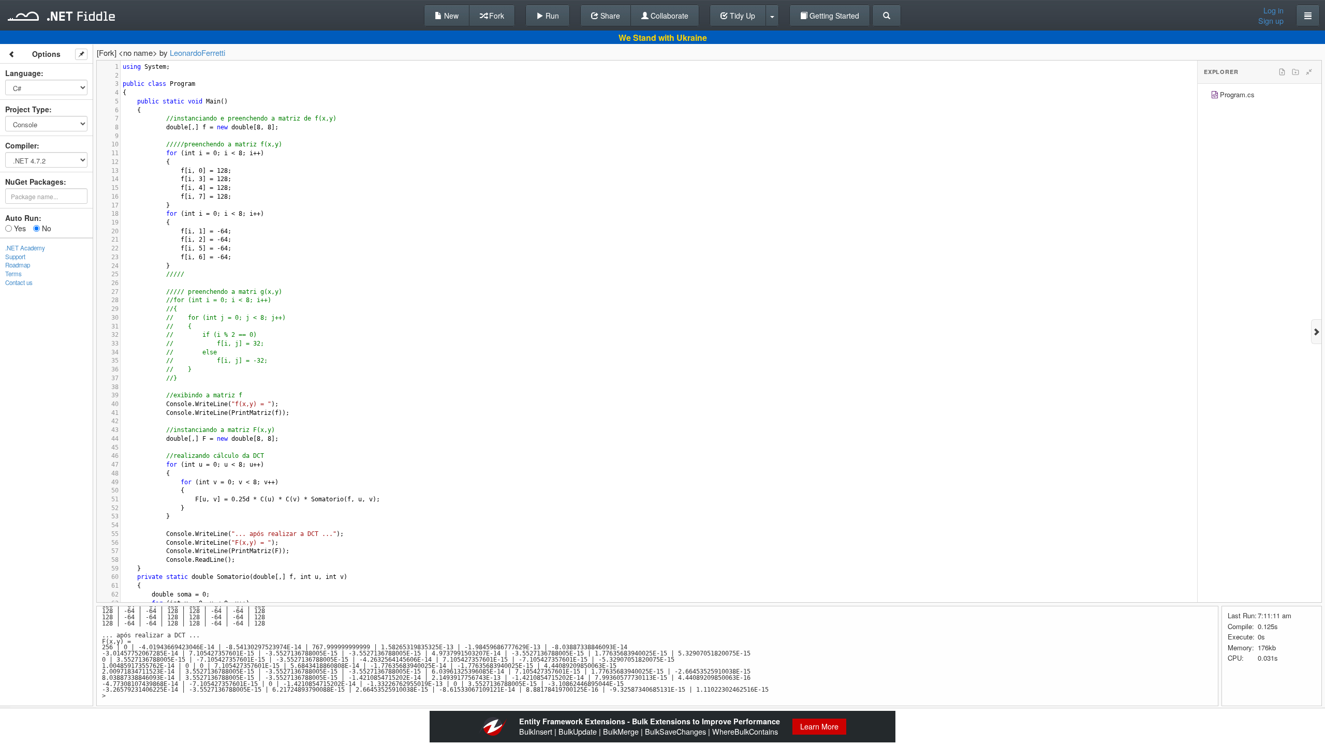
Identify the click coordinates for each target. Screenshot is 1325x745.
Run (551, 15)
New (450, 15)
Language (23, 73)
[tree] (1259, 96)
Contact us (19, 282)
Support (15, 256)
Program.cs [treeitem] (1237, 94)
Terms (13, 274)
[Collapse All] (1309, 72)
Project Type (27, 109)
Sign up (1271, 21)
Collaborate (668, 15)
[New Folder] (1295, 72)
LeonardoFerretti (197, 52)
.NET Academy (25, 248)
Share (609, 15)
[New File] (1282, 72)
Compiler (21, 145)
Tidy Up (741, 15)
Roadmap (17, 265)
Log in (1273, 10)
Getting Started (833, 15)
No (45, 228)
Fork (495, 15)
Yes (19, 228)
